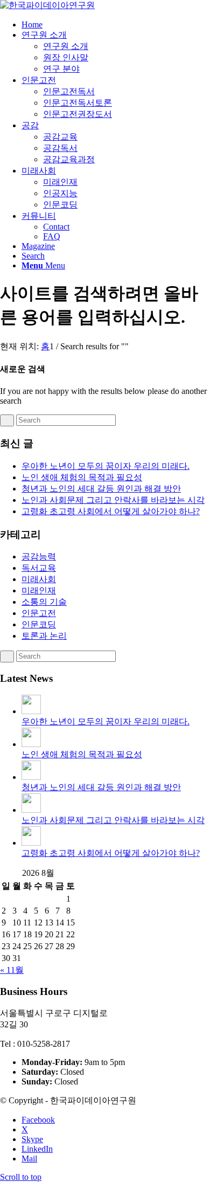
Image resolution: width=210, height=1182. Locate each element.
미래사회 (39, 579)
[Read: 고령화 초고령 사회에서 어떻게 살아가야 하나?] (31, 842)
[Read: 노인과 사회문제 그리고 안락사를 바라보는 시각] (31, 809)
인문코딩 (39, 624)
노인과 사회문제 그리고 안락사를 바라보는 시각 (113, 499)
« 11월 (12, 969)
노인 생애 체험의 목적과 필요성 (82, 477)
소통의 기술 (44, 601)
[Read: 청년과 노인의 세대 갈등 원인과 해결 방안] (31, 777)
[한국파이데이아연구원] (47, 5)
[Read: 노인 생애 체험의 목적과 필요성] (31, 744)
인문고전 (39, 613)
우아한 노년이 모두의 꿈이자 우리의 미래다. (106, 466)
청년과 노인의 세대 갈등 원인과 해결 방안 (101, 488)
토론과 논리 (44, 635)
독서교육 (39, 567)
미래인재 (39, 590)
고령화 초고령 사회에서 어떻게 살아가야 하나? (111, 511)
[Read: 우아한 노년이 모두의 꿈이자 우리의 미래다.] (31, 711)
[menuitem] (116, 25)
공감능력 (39, 556)
